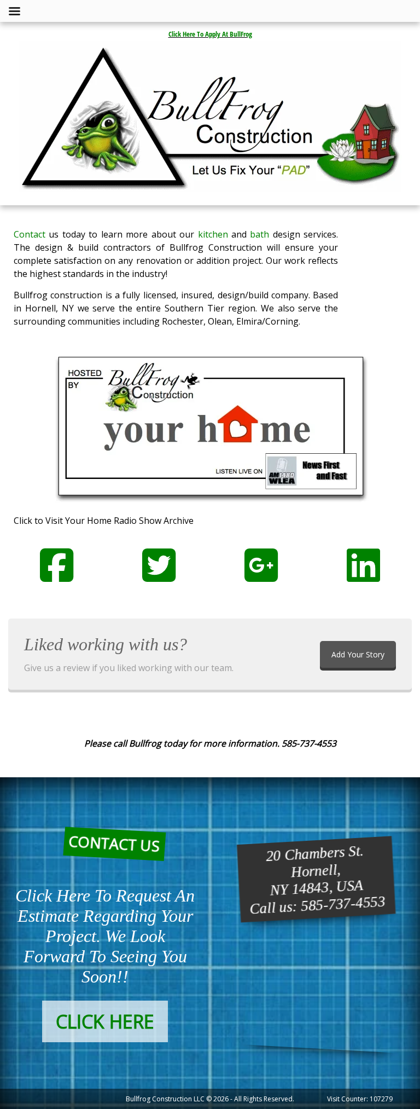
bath (259, 234)
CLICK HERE (105, 1021)
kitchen (213, 234)
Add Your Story (357, 654)
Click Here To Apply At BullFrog (210, 34)
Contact (29, 234)
